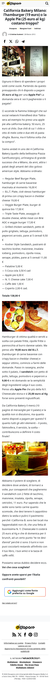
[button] (4, 41)
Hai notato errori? (9, 603)
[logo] (13, 3)
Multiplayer (12, 662)
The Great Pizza (32, 665)
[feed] (14, 634)
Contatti (41, 643)
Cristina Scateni (16, 34)
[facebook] (25, 634)
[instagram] (36, 634)
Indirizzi (37, 28)
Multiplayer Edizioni (25, 667)
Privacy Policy (31, 643)
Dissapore (13, 28)
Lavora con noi (24, 646)
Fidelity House (16, 665)
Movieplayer (25, 662)
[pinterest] (30, 634)
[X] (20, 634)
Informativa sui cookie (13, 643)
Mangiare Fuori (25, 28)
